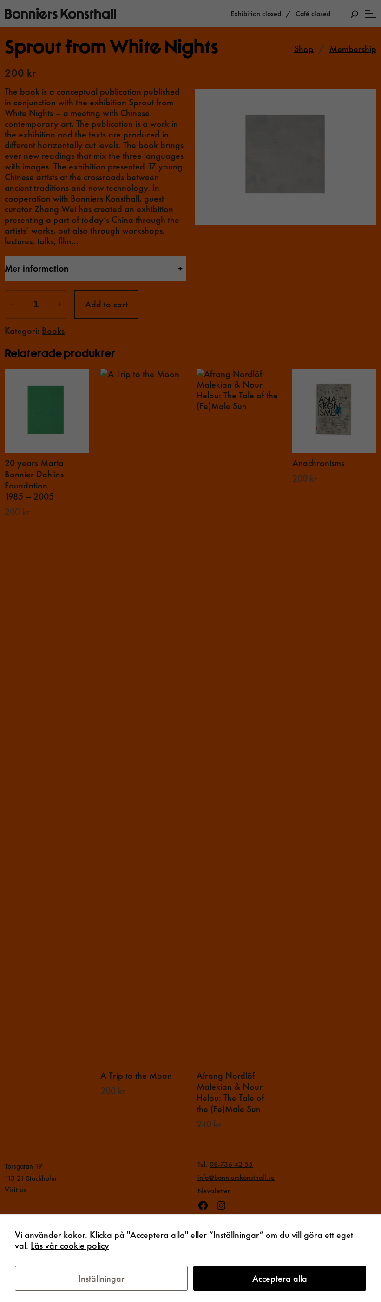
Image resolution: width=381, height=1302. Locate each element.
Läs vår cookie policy (70, 1245)
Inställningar (102, 1278)
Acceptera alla (279, 1278)
